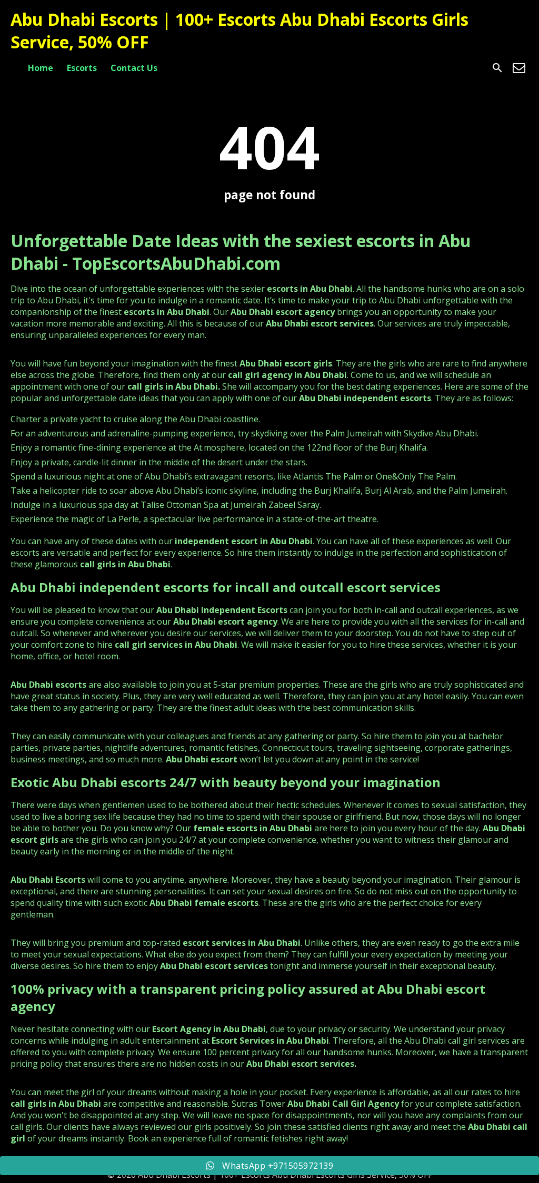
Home (40, 68)
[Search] (497, 67)
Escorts (82, 68)
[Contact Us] (519, 67)
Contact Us (134, 68)
